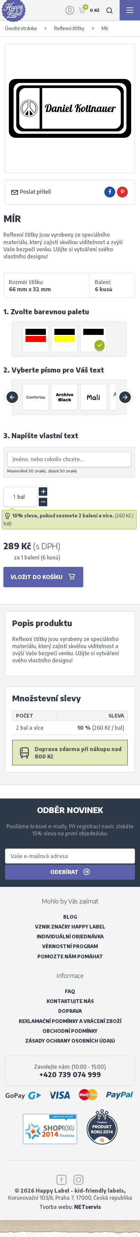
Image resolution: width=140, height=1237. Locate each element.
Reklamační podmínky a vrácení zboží (70, 1021)
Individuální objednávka (70, 936)
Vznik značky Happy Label (70, 927)
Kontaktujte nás (70, 1001)
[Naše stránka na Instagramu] (78, 1178)
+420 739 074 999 (70, 1074)
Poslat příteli (35, 191)
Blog (70, 917)
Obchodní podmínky (70, 1031)
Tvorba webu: (70, 1206)
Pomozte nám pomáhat (70, 956)
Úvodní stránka (21, 28)
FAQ (70, 991)
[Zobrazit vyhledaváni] (109, 10)
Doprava (70, 1011)
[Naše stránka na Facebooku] (61, 1178)
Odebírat (65, 872)
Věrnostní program (70, 946)
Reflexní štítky (69, 28)
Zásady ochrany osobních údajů (70, 1041)
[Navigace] (130, 10)
